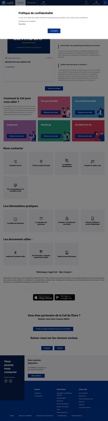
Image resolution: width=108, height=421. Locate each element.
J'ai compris (54, 31)
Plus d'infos (22, 24)
